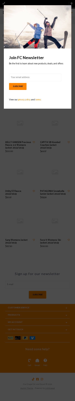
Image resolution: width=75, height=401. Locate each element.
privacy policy (24, 100)
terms (38, 100)
